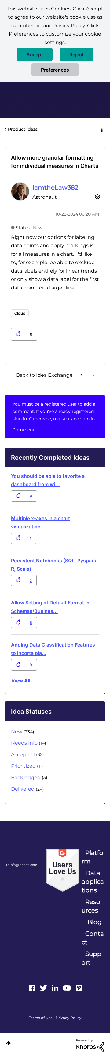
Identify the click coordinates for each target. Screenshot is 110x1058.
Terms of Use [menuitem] (41, 1017)
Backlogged (26, 777)
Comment (24, 430)
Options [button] (101, 129)
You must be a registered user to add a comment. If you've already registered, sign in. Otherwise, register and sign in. (54, 411)
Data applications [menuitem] (93, 881)
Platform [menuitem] (92, 857)
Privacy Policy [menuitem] (69, 1017)
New (37, 227)
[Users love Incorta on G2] (62, 870)
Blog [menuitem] (94, 922)
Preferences (55, 70)
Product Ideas (23, 129)
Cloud (19, 313)
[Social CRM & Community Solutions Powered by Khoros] (90, 1045)
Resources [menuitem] (91, 906)
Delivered (23, 789)
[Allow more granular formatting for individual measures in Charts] (81, 375)
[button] (35, 54)
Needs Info (24, 743)
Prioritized (23, 766)
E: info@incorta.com (21, 865)
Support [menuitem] (91, 958)
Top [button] (8, 1043)
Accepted (23, 755)
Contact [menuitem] (93, 938)
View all (20, 681)
